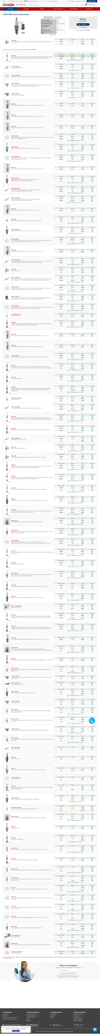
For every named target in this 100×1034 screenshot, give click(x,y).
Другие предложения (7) (75, 264)
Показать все (53, 34)
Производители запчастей (32, 1016)
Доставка (26, 9)
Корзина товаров (78, 1020)
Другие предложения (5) (75, 182)
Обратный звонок (53, 1)
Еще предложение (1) (75, 70)
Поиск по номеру (30, 1017)
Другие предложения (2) (75, 88)
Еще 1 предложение (83, 30)
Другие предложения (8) (75, 60)
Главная (5, 11)
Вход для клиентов (78, 1014)
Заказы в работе (77, 1017)
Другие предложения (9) (75, 140)
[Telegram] (28, 1)
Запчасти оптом (58, 9)
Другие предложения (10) (75, 161)
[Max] (25, 1)
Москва (5, 1)
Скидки (51, 1017)
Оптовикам (52, 1016)
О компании (5, 1014)
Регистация (76, 1016)
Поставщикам (73, 9)
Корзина (82, 4)
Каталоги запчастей (31, 1014)
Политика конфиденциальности (10, 1017)
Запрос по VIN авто (78, 1019)
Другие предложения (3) (75, 310)
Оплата (42, 9)
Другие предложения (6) (75, 223)
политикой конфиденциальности (71, 977)
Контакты (89, 9)
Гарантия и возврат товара (9, 1019)
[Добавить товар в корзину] (92, 41)
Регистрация (94, 5)
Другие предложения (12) (75, 282)
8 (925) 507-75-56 (33, 1026)
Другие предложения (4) (75, 151)
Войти (92, 4)
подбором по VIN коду (81, 957)
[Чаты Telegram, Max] (95, 1029)
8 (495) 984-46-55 (14, 1)
